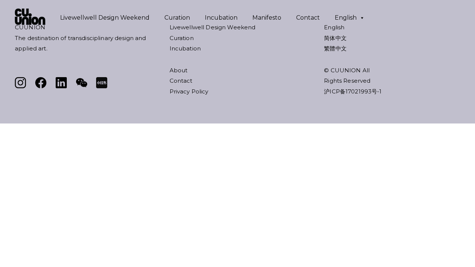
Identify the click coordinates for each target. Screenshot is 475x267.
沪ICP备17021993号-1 (352, 91)
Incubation (221, 17)
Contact (308, 17)
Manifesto (266, 17)
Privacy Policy (189, 91)
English (346, 17)
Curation (177, 17)
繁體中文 (335, 48)
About (179, 70)
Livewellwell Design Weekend (105, 17)
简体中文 (335, 38)
